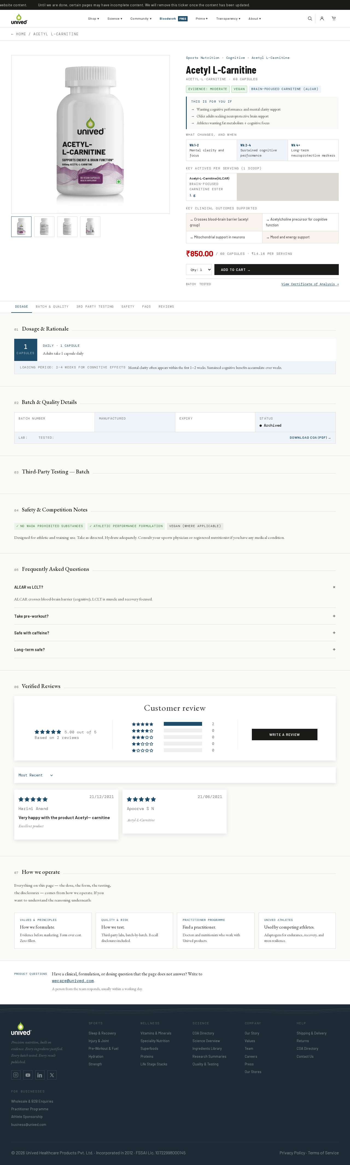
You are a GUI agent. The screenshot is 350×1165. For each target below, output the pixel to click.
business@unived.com (28, 1124)
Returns (303, 1041)
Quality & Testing (205, 1064)
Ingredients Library (207, 1048)
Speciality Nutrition (155, 1041)
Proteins (147, 1056)
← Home (19, 34)
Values (250, 1041)
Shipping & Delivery (311, 1033)
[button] (310, 18)
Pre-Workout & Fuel (103, 1048)
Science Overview (206, 1041)
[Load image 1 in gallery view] (21, 226)
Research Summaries (209, 1056)
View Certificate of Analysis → (310, 284)
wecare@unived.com (73, 981)
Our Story (252, 1033)
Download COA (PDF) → (310, 437)
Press (249, 1064)
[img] (33, 799)
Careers (251, 1056)
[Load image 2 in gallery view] (44, 226)
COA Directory (203, 1033)
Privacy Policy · (293, 1152)
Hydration (96, 1056)
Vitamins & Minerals (156, 1033)
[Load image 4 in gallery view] (90, 226)
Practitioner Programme (29, 1109)
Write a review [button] (284, 734)
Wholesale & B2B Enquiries (32, 1101)
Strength (95, 1064)
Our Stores (253, 1071)
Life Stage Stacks (154, 1064)
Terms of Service (323, 1152)
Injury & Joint (99, 1041)
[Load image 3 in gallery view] (67, 226)
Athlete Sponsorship (27, 1116)
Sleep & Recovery (102, 1033)
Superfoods (149, 1048)
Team (249, 1048)
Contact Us (305, 1056)
